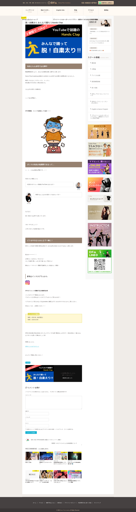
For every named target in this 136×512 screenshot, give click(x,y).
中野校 (94, 69)
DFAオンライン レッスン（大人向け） (99, 102)
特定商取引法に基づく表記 (84, 502)
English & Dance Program (100, 109)
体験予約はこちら (50, 502)
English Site (60, 10)
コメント (28, 395)
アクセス (91, 11)
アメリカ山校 (96, 75)
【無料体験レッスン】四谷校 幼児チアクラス (99, 31)
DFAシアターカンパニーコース (99, 94)
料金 (75, 11)
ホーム (34, 502)
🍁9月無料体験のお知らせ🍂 (96, 49)
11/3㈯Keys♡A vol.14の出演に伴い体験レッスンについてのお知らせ (99, 40)
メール (27, 417)
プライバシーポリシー (70, 502)
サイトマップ (97, 502)
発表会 (106, 10)
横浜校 (94, 63)
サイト (27, 423)
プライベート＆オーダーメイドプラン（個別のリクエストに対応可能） (99, 117)
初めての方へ (45, 11)
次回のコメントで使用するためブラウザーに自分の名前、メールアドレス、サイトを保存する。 (50, 429)
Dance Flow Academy (65, 510)
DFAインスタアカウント (32, 346)
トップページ (30, 11)
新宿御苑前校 (96, 81)
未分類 (28, 362)
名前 (27, 411)
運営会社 (59, 502)
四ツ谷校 (94, 88)
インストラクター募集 (91, 19)
